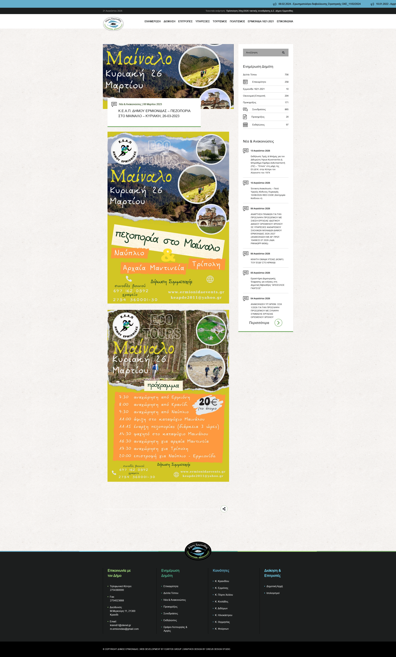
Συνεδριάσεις (270, 109)
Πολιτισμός (237, 21)
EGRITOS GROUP (172, 649)
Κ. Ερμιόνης (221, 588)
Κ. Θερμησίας (222, 622)
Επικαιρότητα (270, 82)
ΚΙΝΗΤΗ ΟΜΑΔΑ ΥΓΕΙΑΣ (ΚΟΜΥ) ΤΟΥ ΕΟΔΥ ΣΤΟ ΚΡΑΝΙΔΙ (267, 261)
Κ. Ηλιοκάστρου (223, 615)
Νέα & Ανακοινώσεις (175, 599)
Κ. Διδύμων (221, 608)
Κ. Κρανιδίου (222, 581)
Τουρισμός (220, 21)
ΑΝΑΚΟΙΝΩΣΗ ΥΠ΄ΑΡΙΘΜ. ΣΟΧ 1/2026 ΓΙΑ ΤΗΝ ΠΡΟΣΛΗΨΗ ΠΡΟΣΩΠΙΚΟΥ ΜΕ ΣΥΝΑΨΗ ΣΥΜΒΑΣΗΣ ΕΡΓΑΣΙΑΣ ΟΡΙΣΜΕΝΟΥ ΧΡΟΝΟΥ (266, 310)
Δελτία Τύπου (265, 74)
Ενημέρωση (153, 21)
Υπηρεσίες (203, 21)
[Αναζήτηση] (283, 52)
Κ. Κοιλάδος (221, 601)
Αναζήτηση (251, 52)
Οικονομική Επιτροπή (265, 95)
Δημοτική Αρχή (275, 586)
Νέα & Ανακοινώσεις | (131, 104)
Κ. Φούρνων (222, 628)
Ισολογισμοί (273, 593)
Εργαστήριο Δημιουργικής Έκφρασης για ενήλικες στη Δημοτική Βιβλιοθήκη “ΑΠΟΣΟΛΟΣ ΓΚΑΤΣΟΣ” (267, 283)
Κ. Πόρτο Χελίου (224, 594)
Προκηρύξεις (265, 102)
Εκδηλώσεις (270, 124)
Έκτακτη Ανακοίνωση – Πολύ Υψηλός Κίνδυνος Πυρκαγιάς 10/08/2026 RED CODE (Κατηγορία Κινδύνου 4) (268, 193)
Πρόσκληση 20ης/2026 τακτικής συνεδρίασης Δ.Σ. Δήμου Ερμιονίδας (259, 11)
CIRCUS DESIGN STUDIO (218, 649)
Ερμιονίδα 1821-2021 (261, 21)
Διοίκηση (169, 21)
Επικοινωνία (285, 21)
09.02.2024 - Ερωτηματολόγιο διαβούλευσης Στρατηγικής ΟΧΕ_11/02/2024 (254, 3)
